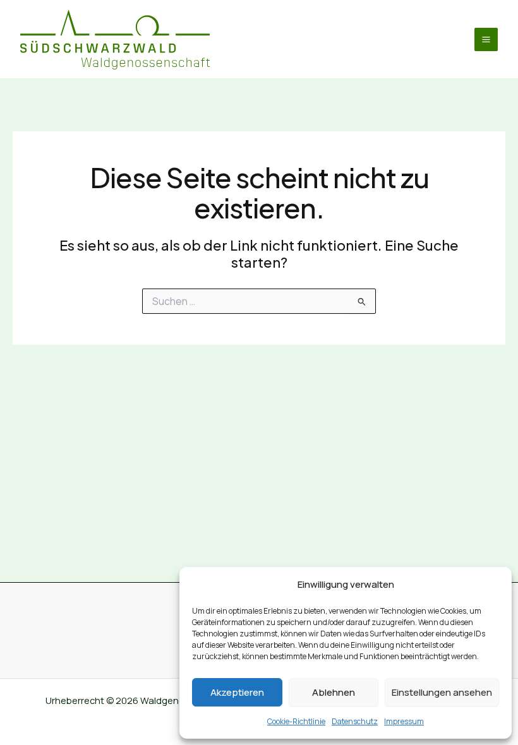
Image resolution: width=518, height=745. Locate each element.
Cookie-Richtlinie (296, 721)
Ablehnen (333, 692)
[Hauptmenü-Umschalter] (486, 39)
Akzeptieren (237, 692)
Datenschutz (355, 721)
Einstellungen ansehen (442, 692)
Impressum (404, 721)
